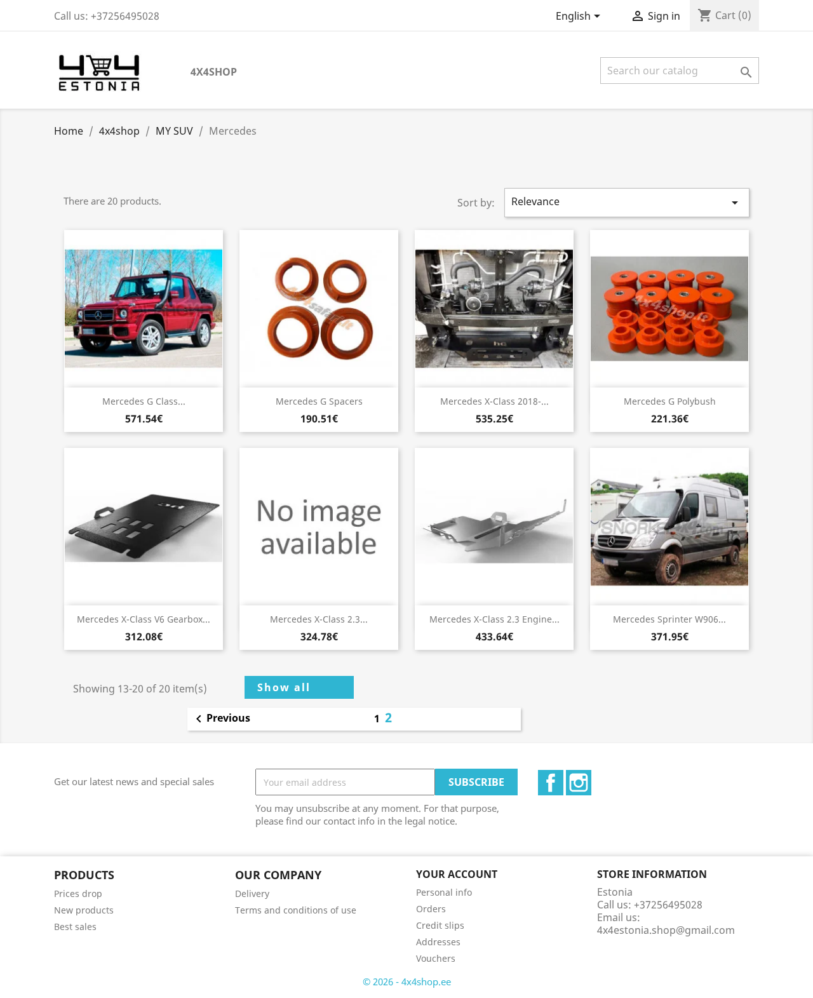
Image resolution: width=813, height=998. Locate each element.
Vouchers (435, 958)
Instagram (578, 782)
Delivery (252, 893)
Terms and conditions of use (295, 910)
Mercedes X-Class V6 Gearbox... (143, 619)
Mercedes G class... (143, 401)
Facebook (550, 782)
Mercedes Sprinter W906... (669, 619)
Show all (284, 687)
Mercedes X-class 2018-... (494, 401)
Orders (431, 909)
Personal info (444, 892)
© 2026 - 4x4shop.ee (407, 981)
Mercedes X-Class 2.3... (319, 619)
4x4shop (214, 72)
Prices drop (78, 893)
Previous (220, 719)
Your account (456, 874)
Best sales (75, 926)
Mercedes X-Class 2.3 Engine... (494, 619)
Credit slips (440, 925)
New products (84, 910)
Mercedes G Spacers (319, 401)
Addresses (438, 942)
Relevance (626, 202)
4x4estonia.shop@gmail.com (666, 930)
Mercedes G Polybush (670, 401)
